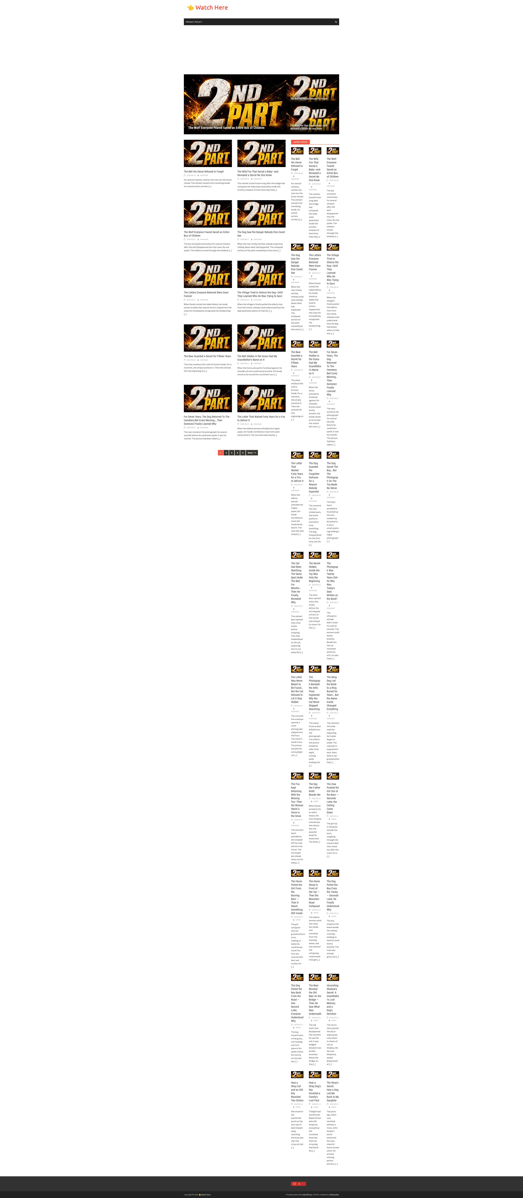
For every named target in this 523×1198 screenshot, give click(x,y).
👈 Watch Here (207, 7)
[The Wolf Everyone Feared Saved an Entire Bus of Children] (208, 213)
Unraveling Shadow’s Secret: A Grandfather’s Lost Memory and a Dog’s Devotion (333, 999)
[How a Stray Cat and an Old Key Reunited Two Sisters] (297, 1074)
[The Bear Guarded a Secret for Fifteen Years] (208, 337)
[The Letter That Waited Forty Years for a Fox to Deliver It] (261, 398)
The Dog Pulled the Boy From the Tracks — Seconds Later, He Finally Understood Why (333, 895)
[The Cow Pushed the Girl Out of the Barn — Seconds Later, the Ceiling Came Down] (333, 775)
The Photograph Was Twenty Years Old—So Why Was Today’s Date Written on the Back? (333, 581)
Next (250, 452)
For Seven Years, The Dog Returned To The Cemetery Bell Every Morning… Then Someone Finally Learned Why (206, 420)
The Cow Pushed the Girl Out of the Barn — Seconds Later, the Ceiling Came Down (333, 798)
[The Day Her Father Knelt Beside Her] (315, 775)
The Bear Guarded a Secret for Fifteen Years (207, 356)
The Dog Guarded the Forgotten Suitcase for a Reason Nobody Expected (314, 477)
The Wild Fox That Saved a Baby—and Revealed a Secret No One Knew (308, 127)
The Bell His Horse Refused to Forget (308, 98)
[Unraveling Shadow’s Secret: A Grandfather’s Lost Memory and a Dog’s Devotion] (333, 977)
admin (316, 801)
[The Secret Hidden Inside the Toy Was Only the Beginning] (315, 555)
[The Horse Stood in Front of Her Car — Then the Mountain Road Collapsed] (315, 873)
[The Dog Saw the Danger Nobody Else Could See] (235, 104)
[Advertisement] (261, 50)
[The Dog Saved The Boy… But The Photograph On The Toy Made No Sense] (333, 455)
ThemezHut (334, 1194)
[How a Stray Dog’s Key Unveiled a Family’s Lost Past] (315, 1074)
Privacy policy (194, 21)
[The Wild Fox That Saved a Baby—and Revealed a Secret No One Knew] (312, 119)
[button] (279, 104)
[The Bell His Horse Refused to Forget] (312, 89)
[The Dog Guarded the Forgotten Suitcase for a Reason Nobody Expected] (315, 455)
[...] (210, 186)
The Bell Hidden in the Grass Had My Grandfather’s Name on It (315, 362)
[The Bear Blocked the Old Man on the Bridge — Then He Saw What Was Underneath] (315, 977)
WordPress (307, 1194)
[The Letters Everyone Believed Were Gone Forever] (208, 274)
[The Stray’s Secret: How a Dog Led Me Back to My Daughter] (333, 1074)
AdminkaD (204, 175)
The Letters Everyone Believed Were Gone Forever (315, 262)
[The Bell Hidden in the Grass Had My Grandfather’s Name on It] (261, 337)
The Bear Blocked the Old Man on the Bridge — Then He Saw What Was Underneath (315, 999)
